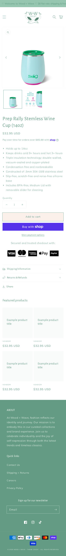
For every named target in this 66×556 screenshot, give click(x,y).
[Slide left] (6, 57)
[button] (4, 17)
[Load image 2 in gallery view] (33, 99)
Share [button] (9, 286)
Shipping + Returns (18, 472)
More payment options (33, 235)
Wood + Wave (19, 549)
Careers (11, 480)
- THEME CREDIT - (33, 549)
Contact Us (13, 464)
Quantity (7, 198)
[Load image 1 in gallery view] (12, 99)
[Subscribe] (55, 509)
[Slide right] (60, 57)
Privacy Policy (15, 488)
